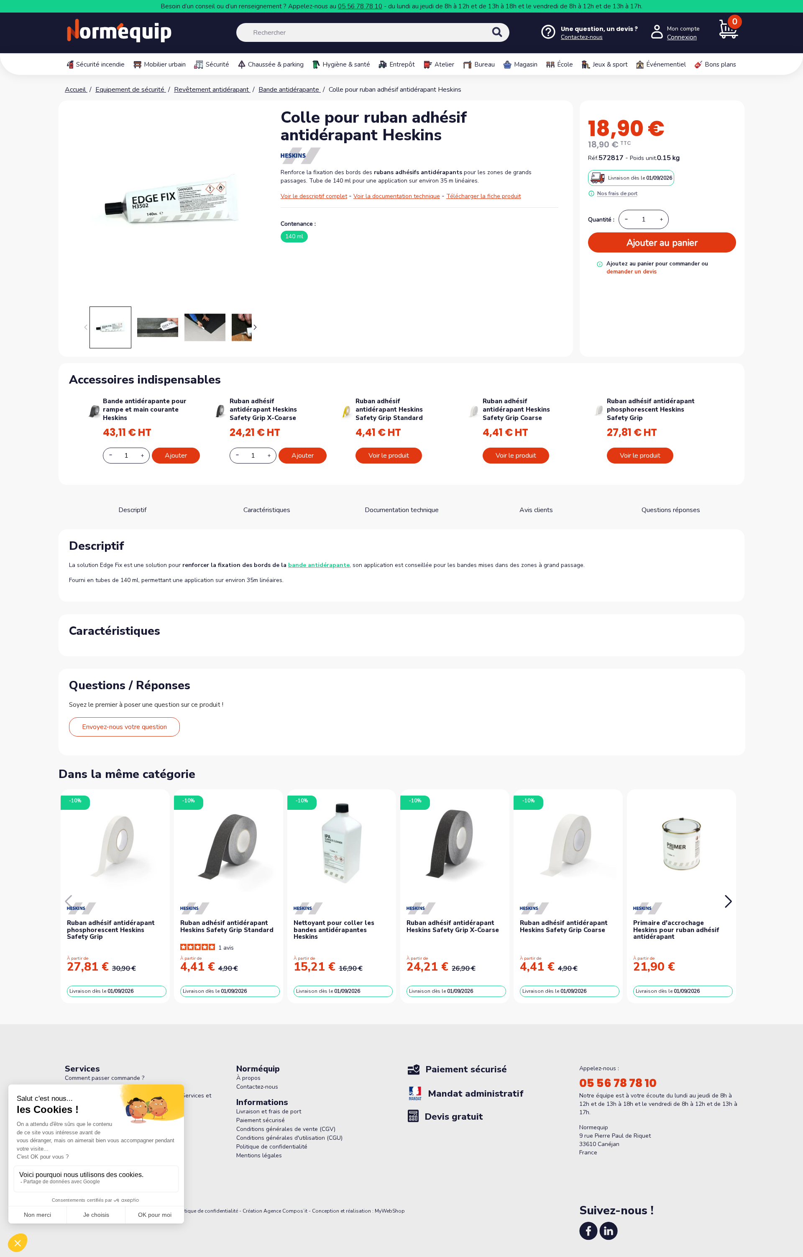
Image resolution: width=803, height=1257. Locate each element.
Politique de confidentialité (271, 1147)
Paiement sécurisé (260, 1120)
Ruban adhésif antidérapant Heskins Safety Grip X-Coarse (263, 409)
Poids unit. (643, 158)
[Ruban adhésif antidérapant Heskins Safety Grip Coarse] (474, 410)
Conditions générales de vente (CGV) (285, 1129)
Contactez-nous (257, 1087)
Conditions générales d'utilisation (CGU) (289, 1138)
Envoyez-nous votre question (124, 727)
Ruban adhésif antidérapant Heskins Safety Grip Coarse (516, 409)
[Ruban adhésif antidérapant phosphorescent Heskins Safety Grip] (599, 409)
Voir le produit (388, 455)
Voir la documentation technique (396, 196)
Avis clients (536, 510)
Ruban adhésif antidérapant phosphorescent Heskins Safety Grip (651, 409)
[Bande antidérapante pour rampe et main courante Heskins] (94, 410)
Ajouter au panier (662, 243)
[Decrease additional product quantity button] (115, 455)
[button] (255, 327)
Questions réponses (671, 510)
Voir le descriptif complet (314, 196)
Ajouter (176, 455)
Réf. (593, 158)
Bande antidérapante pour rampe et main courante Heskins (145, 409)
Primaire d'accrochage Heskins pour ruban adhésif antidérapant (676, 930)
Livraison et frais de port (268, 1111)
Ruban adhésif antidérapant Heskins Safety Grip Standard (389, 409)
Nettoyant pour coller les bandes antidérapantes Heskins (334, 930)
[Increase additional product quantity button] (147, 455)
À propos (248, 1078)
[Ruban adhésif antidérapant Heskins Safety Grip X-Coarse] (221, 410)
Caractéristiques (266, 510)
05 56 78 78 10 (360, 6)
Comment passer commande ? (104, 1078)
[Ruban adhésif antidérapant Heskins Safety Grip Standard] (346, 410)
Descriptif (132, 510)
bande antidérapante (319, 565)
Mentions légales (259, 1155)
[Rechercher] (506, 39)
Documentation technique (402, 510)
